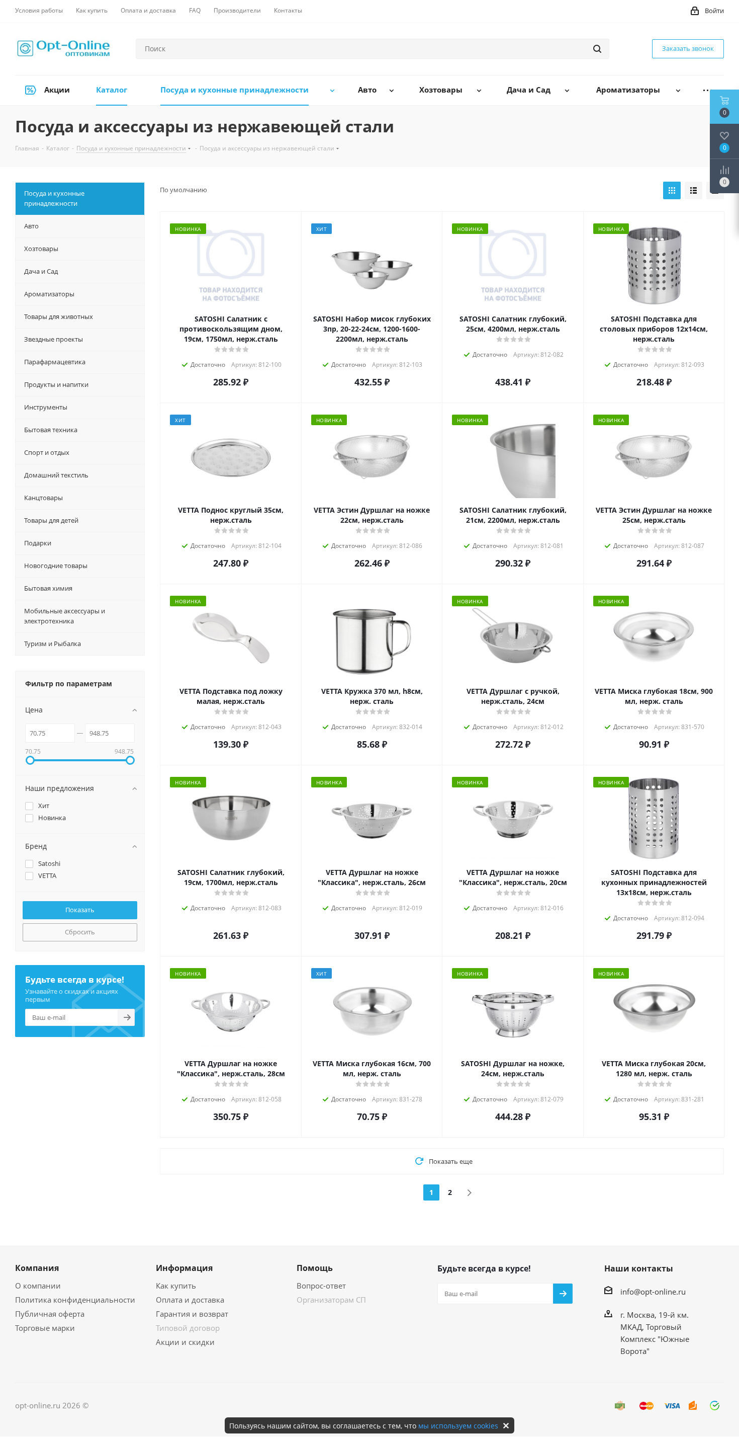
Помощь (315, 1267)
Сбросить (80, 931)
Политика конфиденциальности (75, 1300)
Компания (37, 1267)
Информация (184, 1267)
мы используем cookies (458, 1425)
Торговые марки (45, 1328)
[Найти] (597, 49)
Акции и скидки (185, 1342)
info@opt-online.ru (653, 1292)
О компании (38, 1286)
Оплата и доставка (190, 1300)
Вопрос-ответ (321, 1286)
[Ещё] (708, 90)
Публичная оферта (49, 1314)
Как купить (176, 1286)
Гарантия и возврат (192, 1314)
